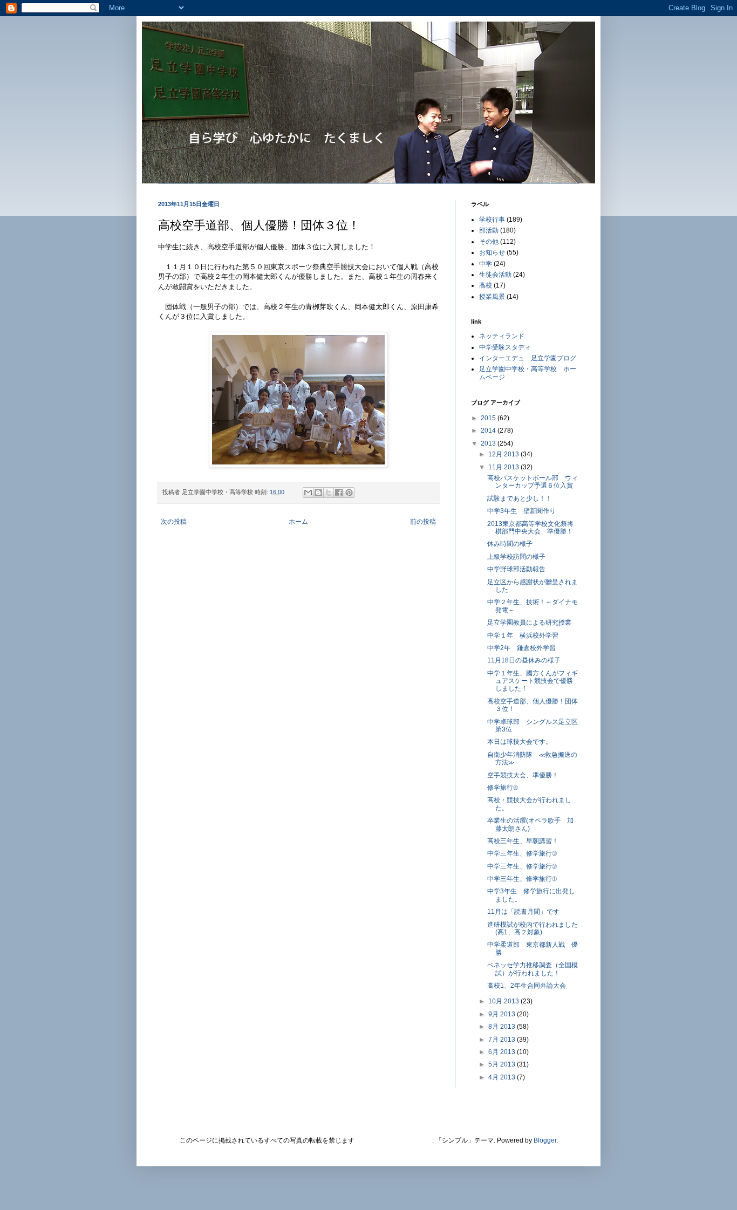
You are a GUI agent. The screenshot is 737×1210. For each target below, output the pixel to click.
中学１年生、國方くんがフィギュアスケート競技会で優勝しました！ (532, 681)
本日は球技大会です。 (519, 742)
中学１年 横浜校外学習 (522, 635)
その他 (489, 241)
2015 (489, 418)
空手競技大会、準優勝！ (522, 775)
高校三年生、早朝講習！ (522, 841)
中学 (485, 264)
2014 (489, 430)
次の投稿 (174, 521)
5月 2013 (502, 1064)
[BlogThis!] (318, 492)
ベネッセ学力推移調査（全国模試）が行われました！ (532, 968)
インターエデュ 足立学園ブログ (527, 358)
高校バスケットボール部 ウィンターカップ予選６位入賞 (532, 481)
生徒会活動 (495, 274)
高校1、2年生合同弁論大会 (526, 985)
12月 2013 (504, 454)
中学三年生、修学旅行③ (522, 853)
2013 (489, 443)
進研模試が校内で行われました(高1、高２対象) (532, 928)
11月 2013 (504, 467)
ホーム (298, 521)
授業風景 (492, 296)
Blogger (545, 1140)
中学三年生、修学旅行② (522, 866)
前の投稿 (423, 521)
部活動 (489, 230)
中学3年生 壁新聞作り (521, 511)
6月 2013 (502, 1052)
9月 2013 (502, 1014)
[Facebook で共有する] (338, 492)
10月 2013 (504, 1001)
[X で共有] (328, 492)
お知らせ (492, 252)
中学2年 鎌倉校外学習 (521, 648)
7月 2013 (502, 1039)
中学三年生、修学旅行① (522, 879)
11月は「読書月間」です (523, 911)
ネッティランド (501, 336)
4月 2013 (502, 1077)
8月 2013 (502, 1026)
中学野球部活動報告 (519, 569)
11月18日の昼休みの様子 (524, 660)
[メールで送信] (308, 492)
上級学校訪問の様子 (516, 556)
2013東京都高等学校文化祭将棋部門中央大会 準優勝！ (530, 527)
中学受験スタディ (505, 347)
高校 (485, 285)
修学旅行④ (502, 787)
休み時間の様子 (510, 544)
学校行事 (492, 219)
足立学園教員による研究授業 (529, 622)
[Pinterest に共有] (349, 492)
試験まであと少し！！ (519, 498)
